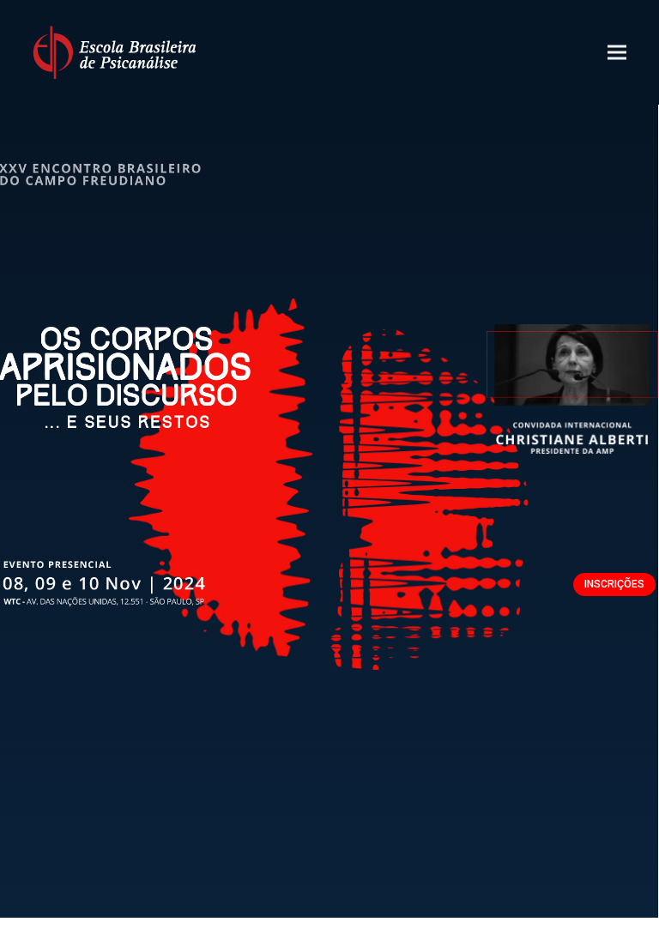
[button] (617, 52)
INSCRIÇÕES (614, 584)
